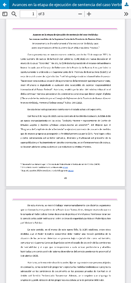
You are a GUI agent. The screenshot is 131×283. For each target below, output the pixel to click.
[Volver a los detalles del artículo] (4, 4)
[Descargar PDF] (126, 4)
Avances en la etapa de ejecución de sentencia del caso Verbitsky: (71, 4)
